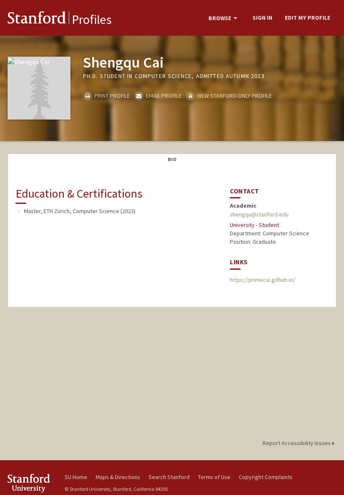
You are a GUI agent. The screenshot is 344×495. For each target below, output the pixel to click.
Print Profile (111, 95)
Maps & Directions (118, 477)
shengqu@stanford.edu (259, 214)
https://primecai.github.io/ (262, 280)
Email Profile (163, 95)
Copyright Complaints (265, 477)
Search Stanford (169, 477)
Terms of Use (214, 477)
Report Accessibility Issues (297, 443)
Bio (172, 159)
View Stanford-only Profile (234, 95)
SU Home (76, 477)
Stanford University (31, 483)
